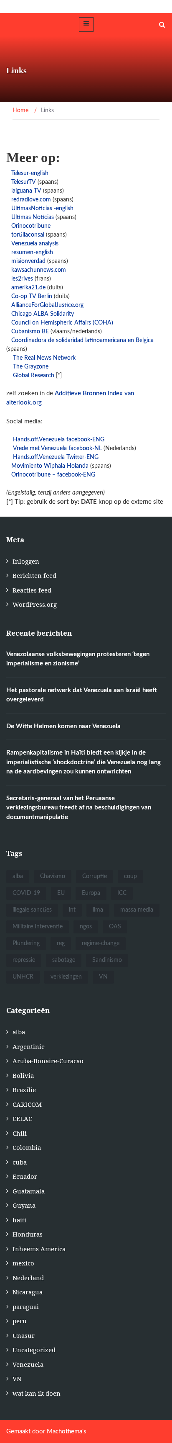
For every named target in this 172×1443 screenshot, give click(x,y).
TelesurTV (23, 182)
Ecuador (25, 1176)
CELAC (22, 1118)
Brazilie (24, 1089)
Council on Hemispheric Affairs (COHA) (62, 323)
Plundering (26, 943)
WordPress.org (35, 604)
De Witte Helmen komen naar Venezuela (63, 726)
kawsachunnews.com (38, 270)
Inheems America (39, 1249)
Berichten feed (34, 575)
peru (20, 1321)
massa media (136, 910)
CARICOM (27, 1104)
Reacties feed (32, 590)
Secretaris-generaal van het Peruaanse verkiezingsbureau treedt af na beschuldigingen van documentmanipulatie (78, 807)
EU (61, 893)
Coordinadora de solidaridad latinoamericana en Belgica (82, 340)
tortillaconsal (27, 235)
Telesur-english (29, 173)
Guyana (24, 1205)
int (72, 910)
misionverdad (28, 261)
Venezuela (28, 1364)
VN (103, 977)
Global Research (33, 376)
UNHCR (23, 977)
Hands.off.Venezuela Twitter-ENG (56, 457)
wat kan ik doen (37, 1393)
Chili (20, 1133)
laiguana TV (26, 191)
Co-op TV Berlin (32, 296)
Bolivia (23, 1075)
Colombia (27, 1147)
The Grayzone (30, 367)
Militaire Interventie (38, 927)
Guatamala (29, 1191)
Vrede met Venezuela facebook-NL (57, 448)
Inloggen (26, 561)
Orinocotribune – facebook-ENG (53, 475)
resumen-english (32, 252)
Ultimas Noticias (32, 217)
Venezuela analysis (34, 244)
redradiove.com (32, 200)
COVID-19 (26, 893)
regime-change (100, 943)
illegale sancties (32, 910)
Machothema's (66, 1431)
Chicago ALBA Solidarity (42, 314)
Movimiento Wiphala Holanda (50, 466)
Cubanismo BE (30, 332)
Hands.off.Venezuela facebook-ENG (58, 440)
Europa (91, 893)
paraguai (26, 1306)
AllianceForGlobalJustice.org (47, 305)
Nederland (28, 1277)
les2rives (22, 279)
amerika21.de (28, 288)
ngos (86, 927)
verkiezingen (66, 977)
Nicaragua (28, 1292)
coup (130, 876)
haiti (19, 1220)
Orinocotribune (31, 226)
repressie (24, 960)
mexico (23, 1263)
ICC (121, 893)
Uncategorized (34, 1349)
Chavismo (52, 876)
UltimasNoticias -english (42, 208)
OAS (115, 927)
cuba (20, 1162)
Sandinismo (107, 960)
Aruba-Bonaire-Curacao (48, 1060)
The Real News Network (44, 358)
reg (61, 943)
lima (98, 910)
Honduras (28, 1234)
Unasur (24, 1335)
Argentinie (29, 1046)
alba (18, 876)
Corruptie (94, 876)
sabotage (63, 960)
